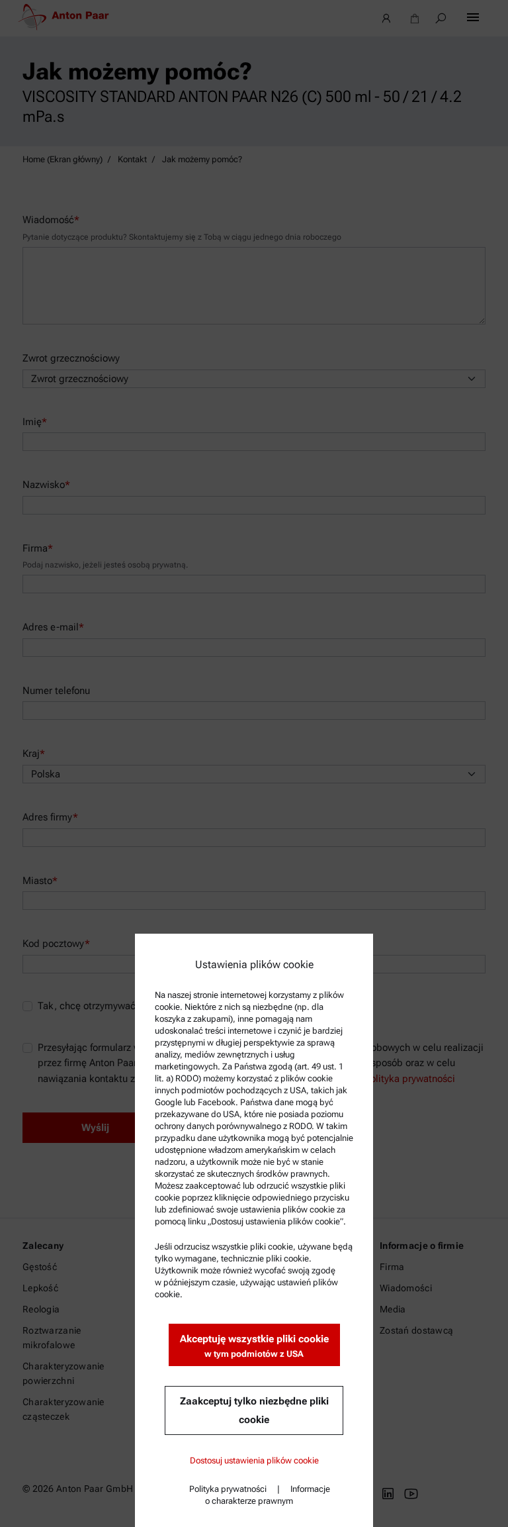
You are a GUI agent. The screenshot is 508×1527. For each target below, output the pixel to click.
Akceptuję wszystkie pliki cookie (254, 1346)
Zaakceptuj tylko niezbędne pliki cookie (254, 1410)
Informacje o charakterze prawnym (267, 1495)
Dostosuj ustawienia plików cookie (254, 1460)
